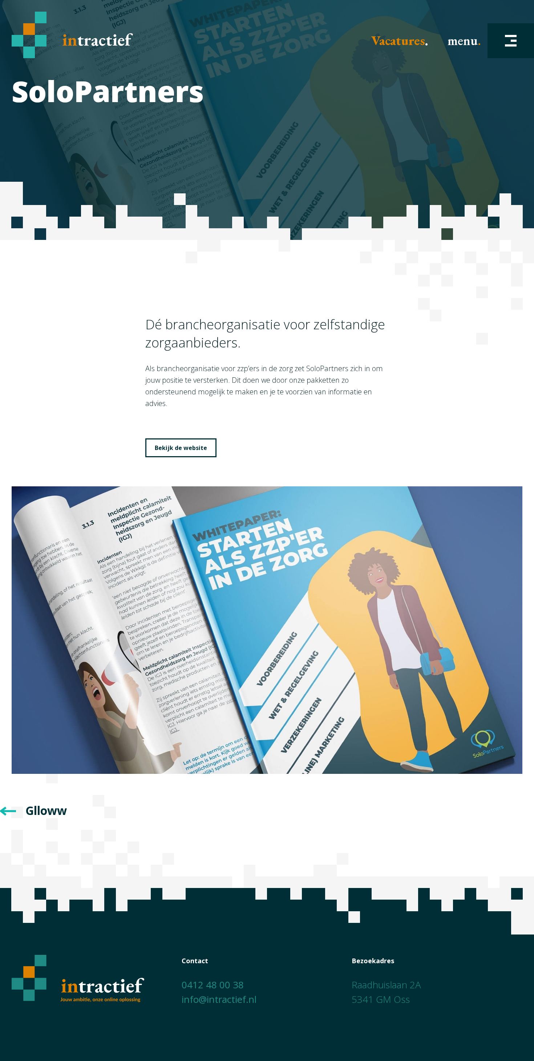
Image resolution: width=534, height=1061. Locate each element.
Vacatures (398, 40)
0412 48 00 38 (213, 984)
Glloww (46, 810)
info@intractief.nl (219, 999)
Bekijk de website (181, 448)
